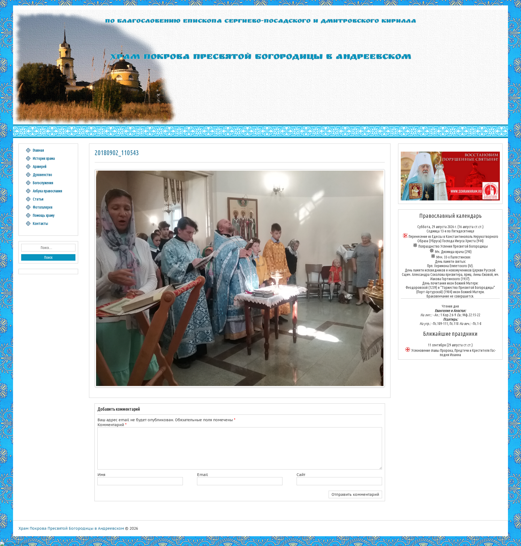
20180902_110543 (117, 153)
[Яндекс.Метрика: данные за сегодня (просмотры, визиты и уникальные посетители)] (14, 544)
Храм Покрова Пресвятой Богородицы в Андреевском (71, 528)
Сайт (301, 474)
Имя (101, 474)
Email (202, 474)
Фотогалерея (42, 207)
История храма (44, 158)
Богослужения (43, 183)
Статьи (38, 199)
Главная (38, 150)
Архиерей (39, 166)
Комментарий (111, 424)
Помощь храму (44, 215)
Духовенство (42, 175)
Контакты (40, 223)
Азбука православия (47, 191)
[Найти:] (48, 247)
